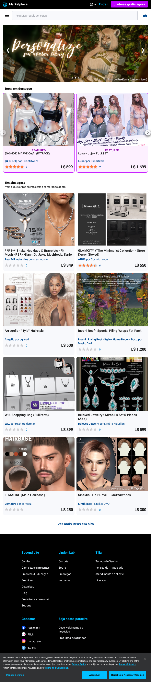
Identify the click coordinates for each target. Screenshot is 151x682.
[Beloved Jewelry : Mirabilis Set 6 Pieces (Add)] (112, 383)
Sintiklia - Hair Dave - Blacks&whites (104, 495)
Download (28, 586)
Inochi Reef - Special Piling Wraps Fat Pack (110, 331)
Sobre (62, 567)
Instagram (34, 641)
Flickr (30, 634)
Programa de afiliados (72, 637)
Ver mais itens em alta (75, 524)
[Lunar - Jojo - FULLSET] (112, 119)
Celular (26, 561)
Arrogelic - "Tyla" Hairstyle (24, 331)
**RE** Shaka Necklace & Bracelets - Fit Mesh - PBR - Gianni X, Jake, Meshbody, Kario (38, 252)
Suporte (26, 605)
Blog (24, 592)
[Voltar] (3, 132)
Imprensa (65, 580)
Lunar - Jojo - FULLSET (93, 153)
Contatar (64, 561)
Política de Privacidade (109, 567)
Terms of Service (127, 664)
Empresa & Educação (35, 573)
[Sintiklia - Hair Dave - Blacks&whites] (112, 464)
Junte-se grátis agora (129, 4)
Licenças (101, 580)
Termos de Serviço (107, 561)
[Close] (144, 659)
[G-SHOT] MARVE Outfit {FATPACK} (27, 153)
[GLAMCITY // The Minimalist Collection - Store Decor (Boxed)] (112, 219)
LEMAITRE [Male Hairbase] (25, 495)
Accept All (94, 675)
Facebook (33, 627)
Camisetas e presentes (36, 567)
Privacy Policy (79, 664)
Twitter (31, 648)
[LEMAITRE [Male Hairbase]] (39, 464)
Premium (27, 580)
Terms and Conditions (56, 668)
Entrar (103, 4)
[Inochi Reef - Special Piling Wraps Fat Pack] (112, 299)
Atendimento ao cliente (110, 573)
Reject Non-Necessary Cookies (127, 675)
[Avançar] (148, 132)
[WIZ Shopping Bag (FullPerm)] (39, 383)
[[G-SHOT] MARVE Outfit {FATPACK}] (38, 119)
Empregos (65, 573)
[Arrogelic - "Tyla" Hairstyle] (39, 299)
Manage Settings (15, 675)
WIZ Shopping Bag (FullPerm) (27, 415)
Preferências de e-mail (35, 599)
